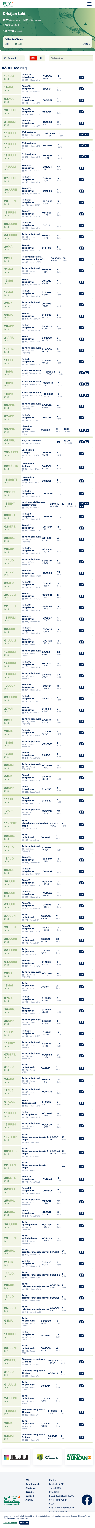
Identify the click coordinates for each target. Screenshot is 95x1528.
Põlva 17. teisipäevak (28, 110)
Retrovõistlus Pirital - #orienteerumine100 (33, 258)
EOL (27, 1480)
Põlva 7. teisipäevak (28, 280)
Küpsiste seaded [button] (10, 1523)
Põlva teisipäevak (28, 1333)
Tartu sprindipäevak (29, 1223)
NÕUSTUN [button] (24, 1523)
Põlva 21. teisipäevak (28, 549)
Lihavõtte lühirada (27, 427)
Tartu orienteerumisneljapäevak (35, 1250)
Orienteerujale (32, 1484)
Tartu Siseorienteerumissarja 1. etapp (35, 1165)
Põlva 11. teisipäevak (28, 212)
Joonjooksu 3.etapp (28, 478)
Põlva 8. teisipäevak (28, 246)
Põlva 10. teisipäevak (28, 223)
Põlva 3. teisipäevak (28, 337)
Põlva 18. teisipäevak (28, 98)
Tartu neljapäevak (31, 234)
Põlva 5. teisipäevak (28, 314)
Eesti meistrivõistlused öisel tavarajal (34, 503)
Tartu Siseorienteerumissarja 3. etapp (35, 1137)
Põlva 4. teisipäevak (28, 326)
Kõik (33, 58)
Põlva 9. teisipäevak (28, 697)
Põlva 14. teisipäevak (28, 178)
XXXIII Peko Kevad (31, 370)
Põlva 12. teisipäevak (28, 201)
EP (41, 58)
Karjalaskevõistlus (31, 440)
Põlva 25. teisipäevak (28, 492)
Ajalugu (29, 1500)
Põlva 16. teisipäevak (28, 121)
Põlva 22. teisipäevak (28, 526)
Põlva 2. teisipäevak (28, 360)
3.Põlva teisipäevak (28, 1262)
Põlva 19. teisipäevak (28, 87)
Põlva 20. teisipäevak (28, 75)
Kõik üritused (10, 58)
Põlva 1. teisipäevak (28, 416)
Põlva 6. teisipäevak (28, 292)
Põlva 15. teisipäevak (28, 166)
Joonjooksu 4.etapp (28, 464)
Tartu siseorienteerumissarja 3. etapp (35, 823)
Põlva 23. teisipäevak (28, 515)
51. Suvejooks (29, 132)
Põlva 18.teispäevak (29, 1101)
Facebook (87, 1500)
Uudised (29, 1496)
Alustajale (30, 1488)
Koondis (29, 1492)
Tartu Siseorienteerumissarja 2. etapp (35, 1151)
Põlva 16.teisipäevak (29, 1113)
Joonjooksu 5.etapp (28, 451)
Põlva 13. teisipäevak (28, 189)
